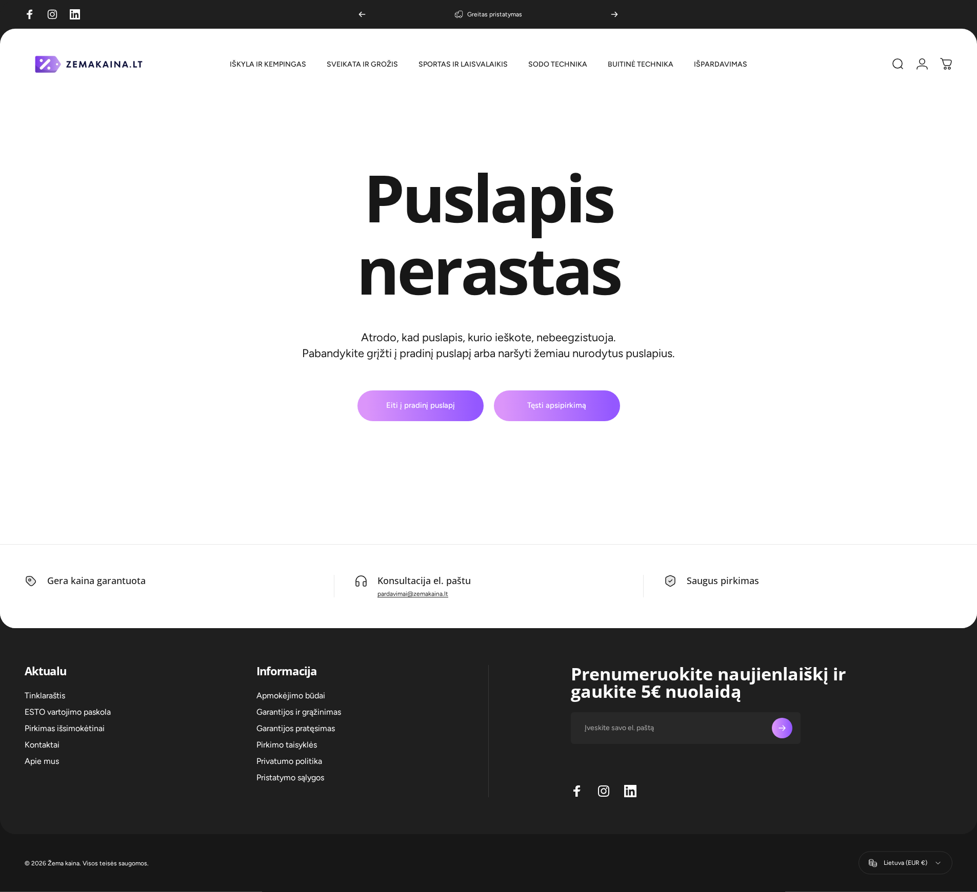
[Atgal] (362, 14)
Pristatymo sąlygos (290, 777)
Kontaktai (42, 745)
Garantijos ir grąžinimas (298, 712)
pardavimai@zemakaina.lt (412, 593)
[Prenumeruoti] (782, 728)
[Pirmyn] (614, 14)
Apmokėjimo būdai (290, 695)
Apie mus (42, 761)
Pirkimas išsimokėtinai (65, 728)
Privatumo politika (289, 761)
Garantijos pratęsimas (295, 728)
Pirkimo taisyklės (286, 745)
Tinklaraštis (45, 695)
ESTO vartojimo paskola (68, 712)
